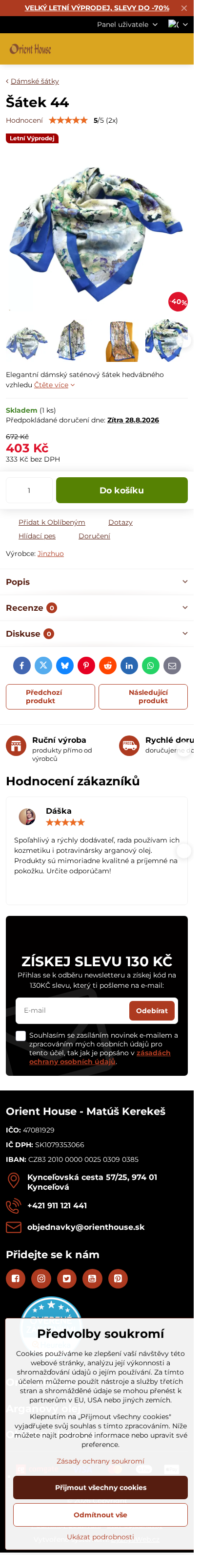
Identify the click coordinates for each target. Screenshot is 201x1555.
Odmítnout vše (100, 1515)
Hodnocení (24, 120)
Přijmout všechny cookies (100, 1487)
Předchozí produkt (44, 697)
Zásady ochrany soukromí (100, 1461)
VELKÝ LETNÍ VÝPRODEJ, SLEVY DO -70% (97, 7)
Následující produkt (148, 697)
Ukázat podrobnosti (100, 1537)
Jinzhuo (51, 553)
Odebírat (152, 1010)
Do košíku (122, 490)
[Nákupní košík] (158, 49)
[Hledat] (135, 49)
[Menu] (182, 49)
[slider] (68, 120)
